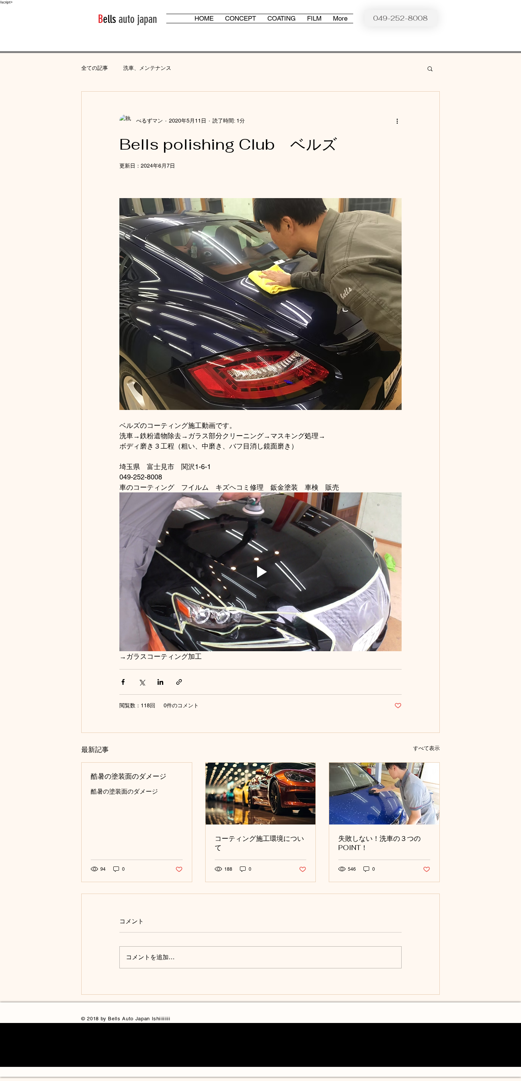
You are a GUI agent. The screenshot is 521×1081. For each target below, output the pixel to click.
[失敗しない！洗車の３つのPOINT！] (384, 793)
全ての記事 (94, 68)
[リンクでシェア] (179, 682)
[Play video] (260, 571)
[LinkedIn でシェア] (160, 682)
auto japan (136, 19)
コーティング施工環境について (259, 843)
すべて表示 (426, 748)
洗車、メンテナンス (147, 68)
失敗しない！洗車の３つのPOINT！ (379, 843)
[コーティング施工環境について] (261, 793)
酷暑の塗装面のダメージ (128, 776)
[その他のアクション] (397, 120)
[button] (430, 68)
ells (109, 19)
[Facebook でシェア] (123, 682)
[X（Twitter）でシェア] (141, 682)
